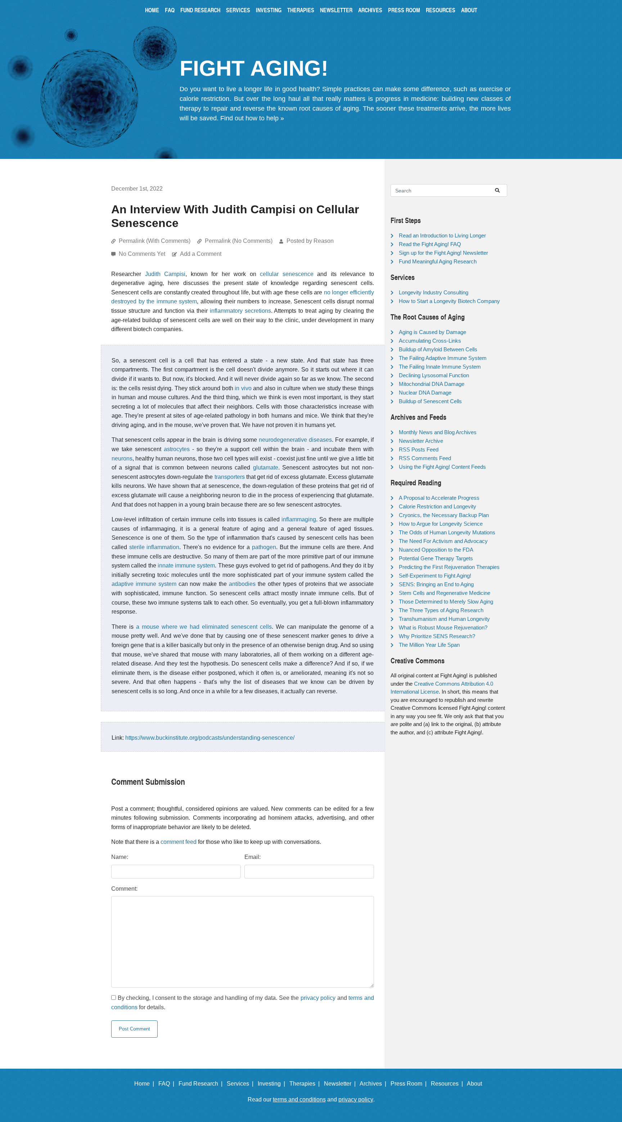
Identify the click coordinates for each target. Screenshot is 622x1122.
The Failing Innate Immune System (440, 367)
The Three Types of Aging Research (441, 610)
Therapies (300, 10)
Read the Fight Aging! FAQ (430, 244)
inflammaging (298, 519)
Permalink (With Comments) (154, 241)
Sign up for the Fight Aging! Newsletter (443, 253)
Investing (268, 10)
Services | (241, 1084)
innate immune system (186, 565)
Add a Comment (200, 254)
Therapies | (306, 1084)
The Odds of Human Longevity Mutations (447, 532)
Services (238, 10)
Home (152, 10)
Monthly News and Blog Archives (438, 432)
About (469, 10)
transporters (230, 477)
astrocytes (177, 449)
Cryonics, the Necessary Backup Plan (444, 515)
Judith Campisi (165, 274)
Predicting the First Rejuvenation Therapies (449, 567)
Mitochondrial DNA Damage (431, 384)
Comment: (124, 889)
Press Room (404, 10)
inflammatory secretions (240, 311)
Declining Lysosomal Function (434, 375)
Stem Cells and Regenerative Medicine (444, 593)
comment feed (179, 842)
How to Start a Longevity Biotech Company (449, 301)
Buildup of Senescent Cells (430, 401)
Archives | (374, 1084)
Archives (370, 10)
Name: (119, 857)
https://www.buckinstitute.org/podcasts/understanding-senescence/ (209, 738)
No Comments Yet (143, 254)
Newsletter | (341, 1084)
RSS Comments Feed (425, 458)
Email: (252, 857)
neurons (122, 458)
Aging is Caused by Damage (432, 332)
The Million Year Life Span (429, 645)
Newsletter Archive (421, 441)
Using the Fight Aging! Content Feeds (442, 467)
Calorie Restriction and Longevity (437, 506)
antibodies (242, 584)
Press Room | (410, 1084)
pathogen (264, 547)
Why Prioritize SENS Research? (437, 636)
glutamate (265, 467)
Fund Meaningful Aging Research (438, 261)
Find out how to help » (252, 118)
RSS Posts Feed (418, 449)
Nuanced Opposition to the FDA (436, 550)
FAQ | (167, 1084)
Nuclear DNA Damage (425, 392)
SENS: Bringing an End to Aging (436, 584)
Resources (440, 10)
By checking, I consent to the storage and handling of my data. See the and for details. (242, 1002)
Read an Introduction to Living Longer (442, 235)
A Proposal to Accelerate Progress (439, 498)
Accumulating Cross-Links (430, 341)
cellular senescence (287, 274)
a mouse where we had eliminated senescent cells (204, 627)
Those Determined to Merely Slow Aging (446, 601)
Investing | (273, 1084)
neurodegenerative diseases (295, 440)
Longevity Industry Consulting (433, 292)
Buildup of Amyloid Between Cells (438, 349)
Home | (145, 1084)
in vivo (243, 388)
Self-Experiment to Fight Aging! (435, 576)
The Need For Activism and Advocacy (443, 541)
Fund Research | (202, 1084)
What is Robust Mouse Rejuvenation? (443, 627)
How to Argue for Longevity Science (441, 524)
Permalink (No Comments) (238, 241)
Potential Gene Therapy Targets (436, 558)
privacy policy (318, 998)
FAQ (170, 10)
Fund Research (200, 10)
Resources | (448, 1084)
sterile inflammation (154, 547)
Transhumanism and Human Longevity (444, 619)
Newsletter (336, 10)
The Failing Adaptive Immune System (443, 358)
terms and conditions (299, 1099)
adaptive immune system (144, 584)
